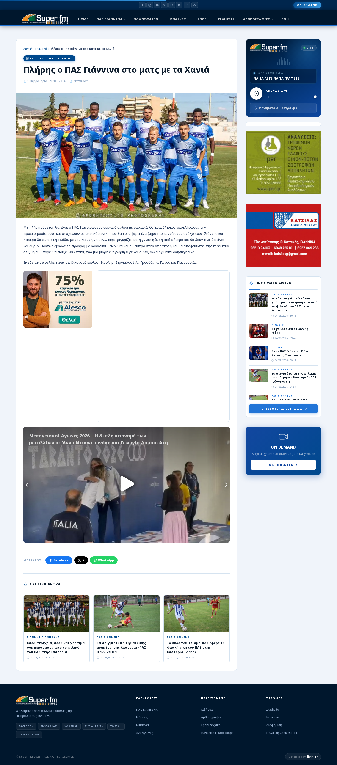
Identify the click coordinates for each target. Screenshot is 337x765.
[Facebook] (142, 5)
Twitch (116, 726)
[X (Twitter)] (164, 5)
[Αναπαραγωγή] (256, 93)
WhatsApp (106, 560)
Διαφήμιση (274, 725)
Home (83, 19)
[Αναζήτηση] (187, 5)
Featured (41, 49)
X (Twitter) (94, 726)
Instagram (49, 726)
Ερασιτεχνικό (211, 725)
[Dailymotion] (179, 5)
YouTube (71, 726)
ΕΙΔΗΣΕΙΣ (226, 19)
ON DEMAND (307, 5)
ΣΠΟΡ (202, 19)
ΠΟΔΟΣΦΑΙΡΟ (146, 19)
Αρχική (28, 49)
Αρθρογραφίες (211, 717)
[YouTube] (157, 5)
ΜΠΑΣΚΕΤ (177, 19)
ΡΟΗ (285, 19)
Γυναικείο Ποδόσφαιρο (217, 733)
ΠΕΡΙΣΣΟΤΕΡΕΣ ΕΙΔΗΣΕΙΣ (281, 408)
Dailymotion (29, 734)
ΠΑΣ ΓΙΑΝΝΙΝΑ (109, 19)
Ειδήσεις (142, 717)
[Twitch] (171, 5)
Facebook (61, 560)
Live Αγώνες (144, 733)
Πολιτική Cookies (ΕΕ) (281, 733)
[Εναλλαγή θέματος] (194, 5)
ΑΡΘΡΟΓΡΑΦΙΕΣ (256, 19)
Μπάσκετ (142, 725)
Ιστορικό (272, 717)
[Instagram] (149, 5)
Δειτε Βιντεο (281, 465)
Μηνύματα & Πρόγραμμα (278, 108)
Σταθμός (272, 709)
